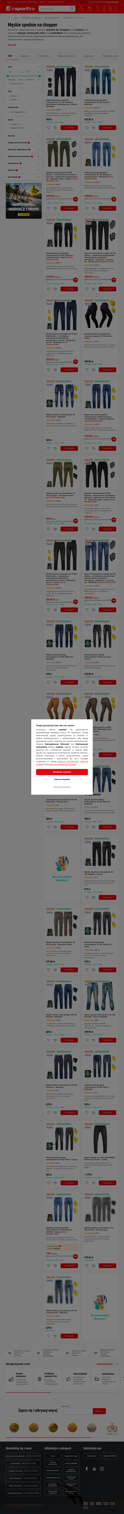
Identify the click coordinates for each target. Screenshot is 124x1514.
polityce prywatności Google (62, 764)
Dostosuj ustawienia (62, 787)
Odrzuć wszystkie (62, 779)
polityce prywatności (68, 761)
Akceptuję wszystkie (62, 772)
